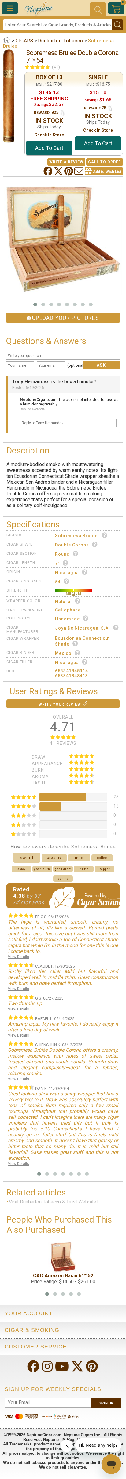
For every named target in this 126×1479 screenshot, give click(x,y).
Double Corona (72, 544)
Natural (63, 601)
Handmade (67, 618)
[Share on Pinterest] (69, 171)
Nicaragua (67, 572)
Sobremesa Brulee (77, 535)
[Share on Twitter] (59, 171)
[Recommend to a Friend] (79, 171)
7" (57, 563)
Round (62, 554)
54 (58, 581)
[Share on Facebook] (48, 171)
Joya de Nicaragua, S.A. (82, 628)
